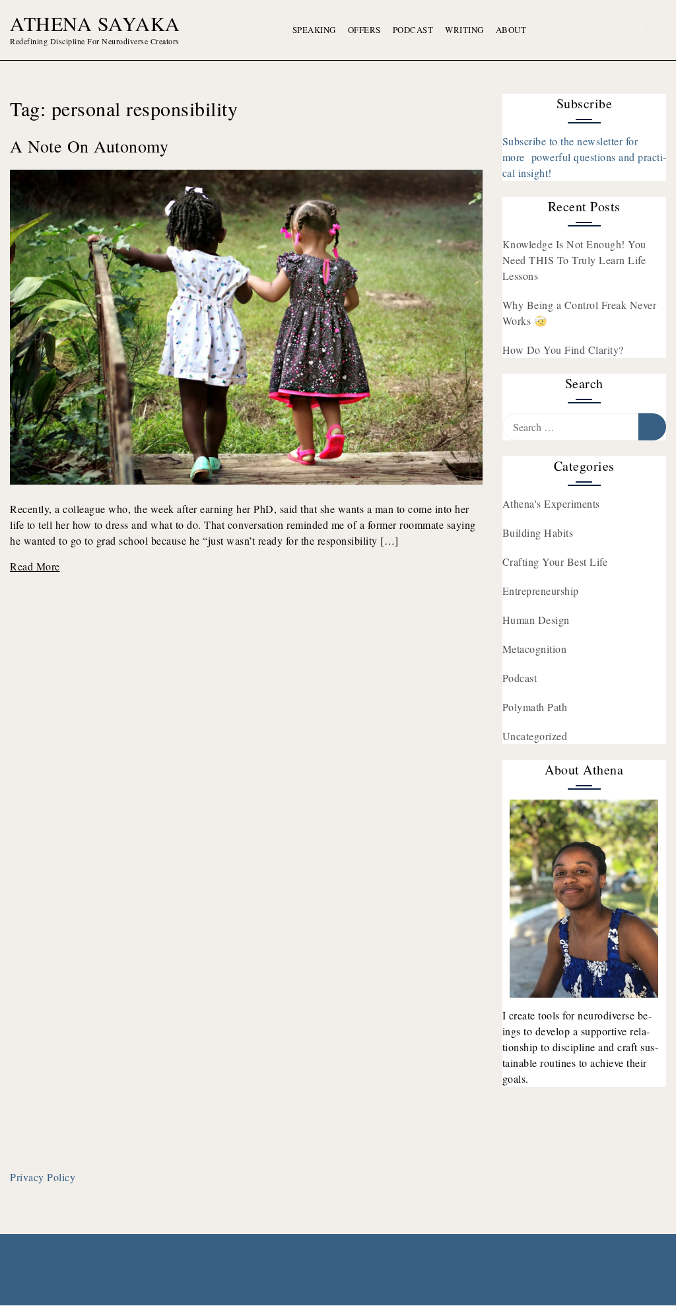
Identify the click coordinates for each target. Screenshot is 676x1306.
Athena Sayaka (95, 23)
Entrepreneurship (540, 591)
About (511, 30)
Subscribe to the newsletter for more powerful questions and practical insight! (584, 157)
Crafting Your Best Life (555, 561)
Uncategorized (535, 736)
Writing (464, 30)
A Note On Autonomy (89, 146)
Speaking (314, 30)
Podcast (413, 30)
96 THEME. (361, 1284)
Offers (364, 30)
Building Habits (538, 532)
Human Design (536, 620)
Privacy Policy (42, 1177)
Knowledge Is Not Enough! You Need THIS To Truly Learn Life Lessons (574, 260)
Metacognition (534, 649)
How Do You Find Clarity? (563, 350)
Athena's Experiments (551, 503)
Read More (35, 566)
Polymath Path (535, 707)
